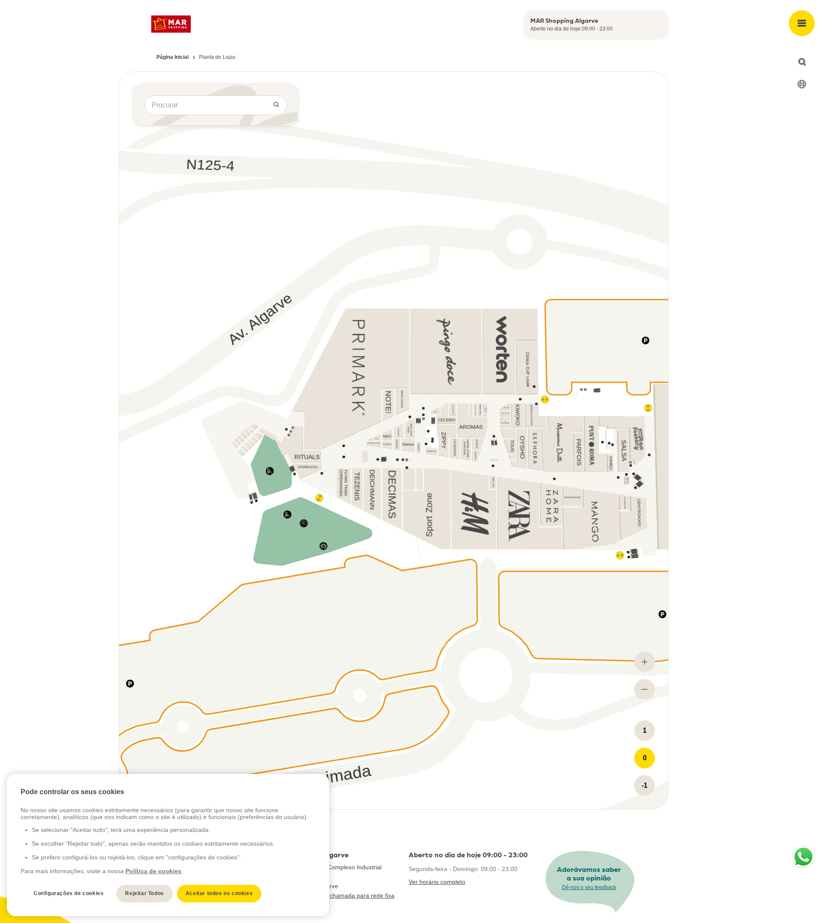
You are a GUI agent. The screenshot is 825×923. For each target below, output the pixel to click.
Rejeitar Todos (144, 893)
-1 (645, 785)
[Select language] (801, 84)
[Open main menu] (802, 23)
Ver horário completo (437, 881)
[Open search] (801, 61)
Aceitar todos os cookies (219, 893)
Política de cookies (153, 871)
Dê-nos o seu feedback (589, 887)
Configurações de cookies (69, 893)
